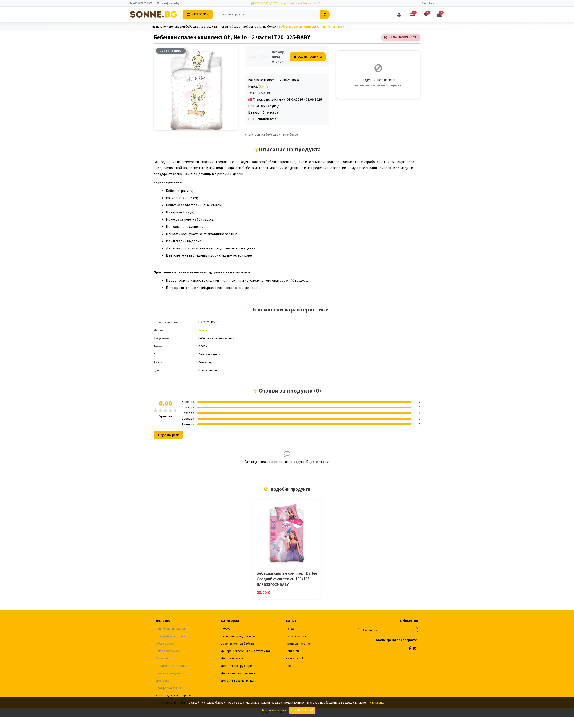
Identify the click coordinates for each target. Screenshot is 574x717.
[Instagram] (415, 648)
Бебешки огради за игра (238, 636)
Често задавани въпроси (173, 695)
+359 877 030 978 (142, 3)
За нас (290, 629)
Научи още (377, 702)
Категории (200, 14)
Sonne (263, 86)
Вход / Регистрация (433, 3)
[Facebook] (410, 648)
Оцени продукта (310, 56)
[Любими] (297, 562)
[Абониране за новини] (412, 629)
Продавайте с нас (298, 644)
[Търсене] (325, 14)
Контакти (292, 651)
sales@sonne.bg (169, 3)
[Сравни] (287, 562)
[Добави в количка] (276, 562)
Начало (161, 26)
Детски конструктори (236, 666)
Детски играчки (232, 658)
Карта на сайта (296, 658)
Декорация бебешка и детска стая (193, 26)
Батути (226, 629)
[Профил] (399, 14)
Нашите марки (296, 636)
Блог (289, 666)
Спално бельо (230, 26)
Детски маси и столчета (238, 673)
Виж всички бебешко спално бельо (273, 135)
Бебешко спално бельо (259, 26)
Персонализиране (273, 710)
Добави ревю (170, 435)
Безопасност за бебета (237, 644)
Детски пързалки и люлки (239, 680)
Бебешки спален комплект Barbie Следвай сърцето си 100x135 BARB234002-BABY (287, 579)
